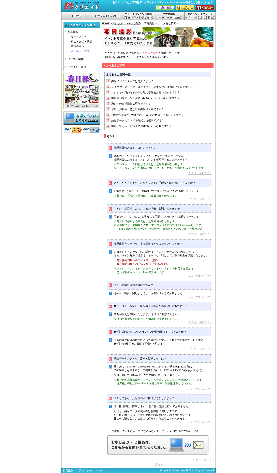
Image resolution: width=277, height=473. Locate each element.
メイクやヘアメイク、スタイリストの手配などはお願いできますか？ (152, 86)
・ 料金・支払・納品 (80, 41)
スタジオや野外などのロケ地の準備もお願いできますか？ (145, 92)
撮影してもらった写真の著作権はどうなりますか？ (141, 126)
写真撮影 (73, 31)
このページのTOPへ (200, 173)
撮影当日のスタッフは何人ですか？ (132, 81)
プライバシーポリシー (89, 470)
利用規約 (68, 470)
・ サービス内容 (77, 37)
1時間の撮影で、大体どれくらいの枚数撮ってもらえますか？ (147, 114)
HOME (106, 23)
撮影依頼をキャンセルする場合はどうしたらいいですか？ (145, 98)
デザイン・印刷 (77, 66)
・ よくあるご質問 (78, 51)
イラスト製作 (76, 59)
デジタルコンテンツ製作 (126, 23)
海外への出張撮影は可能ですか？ (131, 103)
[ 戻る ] (158, 464)
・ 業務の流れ (76, 46)
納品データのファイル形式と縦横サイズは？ (137, 120)
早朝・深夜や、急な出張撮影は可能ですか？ (137, 109)
